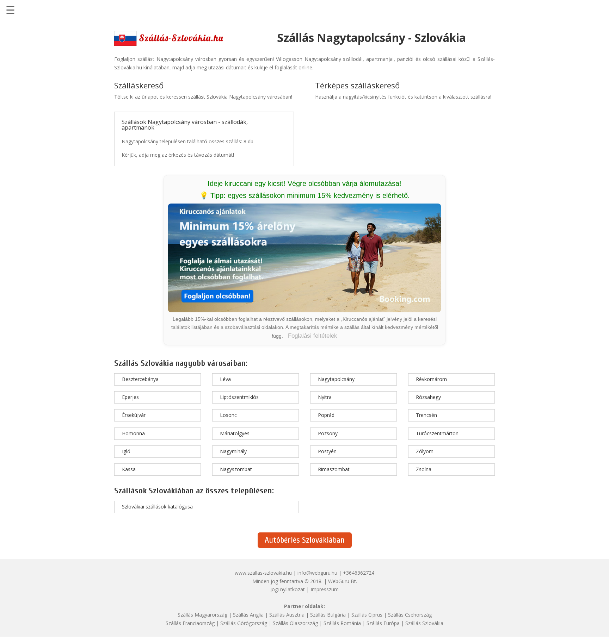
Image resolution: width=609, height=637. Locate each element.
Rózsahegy (428, 397)
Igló (126, 451)
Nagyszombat (236, 469)
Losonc (228, 415)
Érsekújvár (134, 415)
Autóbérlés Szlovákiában (305, 540)
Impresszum (324, 589)
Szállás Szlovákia (424, 623)
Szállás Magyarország (202, 614)
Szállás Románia (342, 623)
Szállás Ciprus (366, 614)
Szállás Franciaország (190, 623)
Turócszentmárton (437, 433)
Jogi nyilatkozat (287, 589)
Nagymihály (233, 451)
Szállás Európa (383, 623)
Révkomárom (431, 379)
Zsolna (423, 469)
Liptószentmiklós (239, 397)
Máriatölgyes (235, 433)
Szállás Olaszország (295, 623)
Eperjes (130, 397)
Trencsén (426, 415)
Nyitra (325, 397)
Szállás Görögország (243, 623)
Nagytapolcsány (336, 379)
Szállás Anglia (248, 614)
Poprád (326, 415)
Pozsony (328, 433)
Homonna (133, 433)
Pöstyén (327, 451)
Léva (225, 379)
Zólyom (424, 451)
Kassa (129, 469)
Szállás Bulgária (328, 614)
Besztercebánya (140, 379)
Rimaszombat (334, 469)
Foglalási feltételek (312, 335)
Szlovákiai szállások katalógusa (157, 506)
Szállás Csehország (410, 614)
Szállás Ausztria (286, 614)
